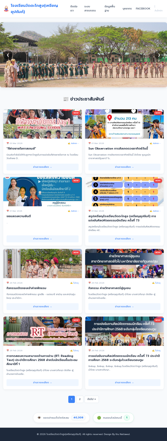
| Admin (158, 9)
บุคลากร (127, 9)
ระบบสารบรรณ (90, 9)
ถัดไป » (91, 399)
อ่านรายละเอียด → (42, 167)
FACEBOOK (143, 9)
